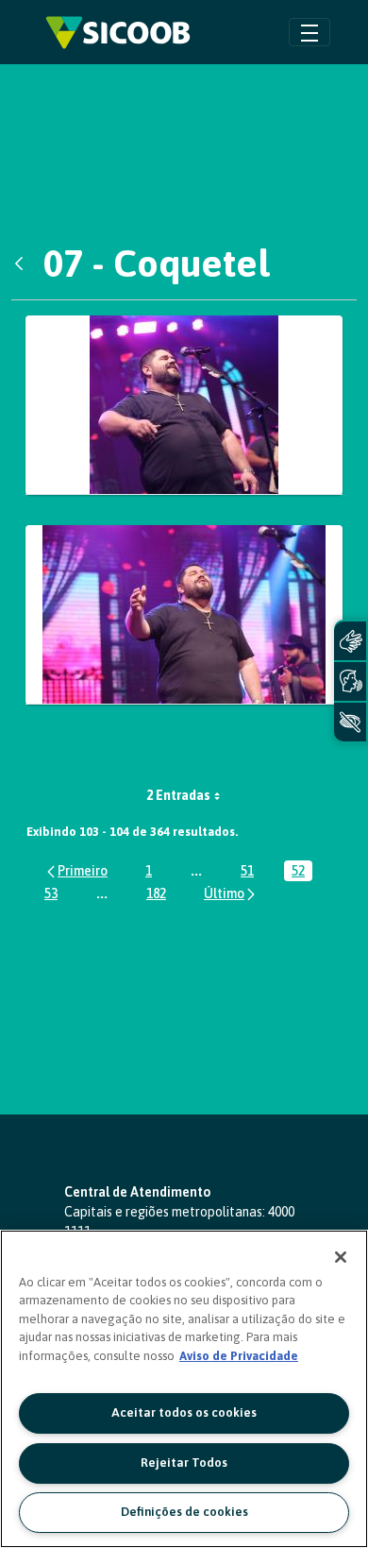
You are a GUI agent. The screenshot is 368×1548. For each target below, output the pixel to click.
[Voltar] (23, 263)
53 (54, 895)
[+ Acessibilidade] (350, 722)
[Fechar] (340, 1257)
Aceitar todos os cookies (184, 1412)
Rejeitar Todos (184, 1462)
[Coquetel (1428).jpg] (184, 405)
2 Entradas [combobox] (178, 795)
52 (302, 872)
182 (160, 895)
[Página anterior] (76, 870)
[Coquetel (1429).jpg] (184, 615)
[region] (184, 1389)
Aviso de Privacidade (238, 1356)
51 (251, 872)
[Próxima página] (230, 893)
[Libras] (350, 640)
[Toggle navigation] (309, 31)
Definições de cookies (184, 1512)
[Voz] (350, 681)
